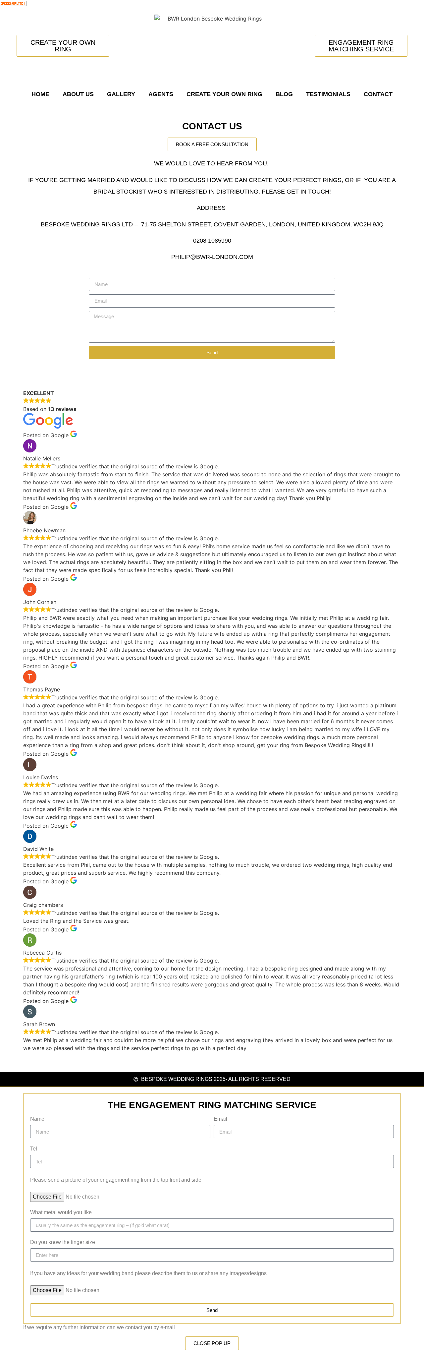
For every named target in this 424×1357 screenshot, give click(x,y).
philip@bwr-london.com (212, 257)
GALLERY (121, 94)
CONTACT (378, 94)
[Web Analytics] (13, 4)
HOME (40, 94)
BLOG (284, 94)
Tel (33, 1148)
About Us (78, 94)
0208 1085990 (212, 240)
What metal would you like (61, 1212)
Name (37, 1119)
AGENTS (160, 94)
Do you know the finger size (62, 1242)
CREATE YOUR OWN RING (224, 94)
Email (220, 1119)
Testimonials (328, 94)
